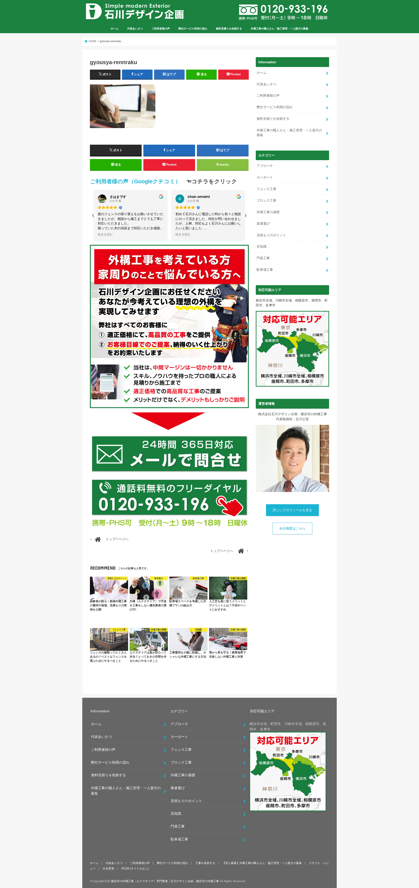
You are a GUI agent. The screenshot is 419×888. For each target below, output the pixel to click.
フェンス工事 (266, 189)
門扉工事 (263, 258)
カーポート (265, 177)
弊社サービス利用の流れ (193, 28)
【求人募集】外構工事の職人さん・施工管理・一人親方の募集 (262, 863)
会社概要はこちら (292, 528)
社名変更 (108, 868)
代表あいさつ (135, 28)
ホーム (114, 28)
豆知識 (261, 246)
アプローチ (265, 166)
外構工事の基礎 (268, 212)
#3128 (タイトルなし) (135, 868)
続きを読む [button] (105, 235)
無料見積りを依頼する (229, 28)
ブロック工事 (266, 200)
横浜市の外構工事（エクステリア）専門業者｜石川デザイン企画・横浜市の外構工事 (165, 881)
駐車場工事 (265, 269)
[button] (245, 215)
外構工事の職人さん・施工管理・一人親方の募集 (279, 28)
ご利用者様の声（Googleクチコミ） (135, 181)
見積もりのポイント (271, 235)
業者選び (263, 223)
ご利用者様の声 (160, 28)
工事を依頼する (205, 863)
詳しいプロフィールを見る (292, 510)
